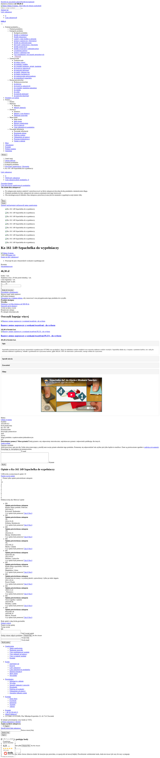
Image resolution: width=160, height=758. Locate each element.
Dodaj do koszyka (7, 290)
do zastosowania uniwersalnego (25, 76)
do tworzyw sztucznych (22, 68)
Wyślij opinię (6, 642)
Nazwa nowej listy (27, 730)
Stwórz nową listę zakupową (11, 728)
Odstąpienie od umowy (22, 137)
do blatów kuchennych (22, 74)
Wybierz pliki (16, 746)
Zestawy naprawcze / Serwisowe (25, 41)
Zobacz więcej (6, 623)
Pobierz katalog (10, 149)
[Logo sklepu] (21, 6)
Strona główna (10, 160)
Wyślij (4, 464)
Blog (7, 143)
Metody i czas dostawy (22, 113)
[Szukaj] (22, 8)
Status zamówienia (16, 648)
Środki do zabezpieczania (22, 43)
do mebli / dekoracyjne (22, 72)
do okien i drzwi (19, 62)
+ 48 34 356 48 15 (11, 712)
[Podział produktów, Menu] (19, 27)
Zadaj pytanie (5, 443)
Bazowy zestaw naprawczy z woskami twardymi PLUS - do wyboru (31, 336)
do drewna (17, 84)
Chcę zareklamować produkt (19, 652)
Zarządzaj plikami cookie (18, 693)
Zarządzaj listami (7, 183)
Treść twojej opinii (27, 633)
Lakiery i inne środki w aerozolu (25, 39)
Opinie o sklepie (19, 141)
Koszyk (12, 666)
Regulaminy (9, 679)
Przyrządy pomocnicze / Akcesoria (26, 45)
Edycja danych (19, 125)
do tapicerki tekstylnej (21, 96)
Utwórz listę (5, 732)
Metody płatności (20, 108)
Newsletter (13, 675)
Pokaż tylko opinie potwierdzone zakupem (17, 478)
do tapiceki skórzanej (21, 94)
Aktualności (9, 145)
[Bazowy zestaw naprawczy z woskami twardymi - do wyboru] (23, 321)
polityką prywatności (151, 447)
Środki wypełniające (21, 35)
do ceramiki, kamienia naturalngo (25, 88)
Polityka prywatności (17, 689)
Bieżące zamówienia (21, 123)
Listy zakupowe (6, 172)
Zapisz (7, 726)
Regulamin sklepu (20, 133)
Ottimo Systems (6, 420)
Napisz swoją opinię (8, 476)
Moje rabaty (14, 673)
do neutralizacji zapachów (23, 78)
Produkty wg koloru (12, 98)
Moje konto (18, 121)
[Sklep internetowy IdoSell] (10, 722)
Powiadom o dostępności (9, 292)
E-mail (23, 451)
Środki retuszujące (20, 37)
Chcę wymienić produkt (18, 656)
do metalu (17, 90)
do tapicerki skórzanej (21, 70)
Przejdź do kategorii (27, 2)
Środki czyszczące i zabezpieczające (26, 49)
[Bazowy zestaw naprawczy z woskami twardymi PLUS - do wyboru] (25, 331)
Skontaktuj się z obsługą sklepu (11, 298)
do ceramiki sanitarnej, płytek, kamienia (27, 66)
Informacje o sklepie (17, 681)
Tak (26, 513)
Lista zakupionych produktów (24, 127)
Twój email (25, 640)
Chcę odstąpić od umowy (18, 654)
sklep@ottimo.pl (11, 714)
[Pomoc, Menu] (11, 100)
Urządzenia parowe (20, 51)
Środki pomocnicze (20, 47)
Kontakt (8, 147)
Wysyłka (13, 683)
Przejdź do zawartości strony (11, 2)
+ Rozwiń (17, 56)
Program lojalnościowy (22, 139)
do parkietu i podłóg (21, 64)
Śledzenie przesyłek (21, 115)
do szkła (17, 92)
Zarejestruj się (14, 664)
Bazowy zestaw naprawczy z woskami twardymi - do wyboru (28, 325)
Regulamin (13, 687)
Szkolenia (8, 151)
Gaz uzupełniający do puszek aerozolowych (29, 54)
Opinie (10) (11, 255)
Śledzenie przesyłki (16, 650)
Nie (30, 513)
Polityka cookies (19, 135)
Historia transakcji (16, 672)
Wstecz (4, 155)
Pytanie (51, 462)
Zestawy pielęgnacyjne (22, 52)
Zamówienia (9, 646)
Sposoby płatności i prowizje (19, 685)
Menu (3, 201)
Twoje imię (25, 638)
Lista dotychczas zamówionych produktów (15, 185)
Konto (3, 203)
